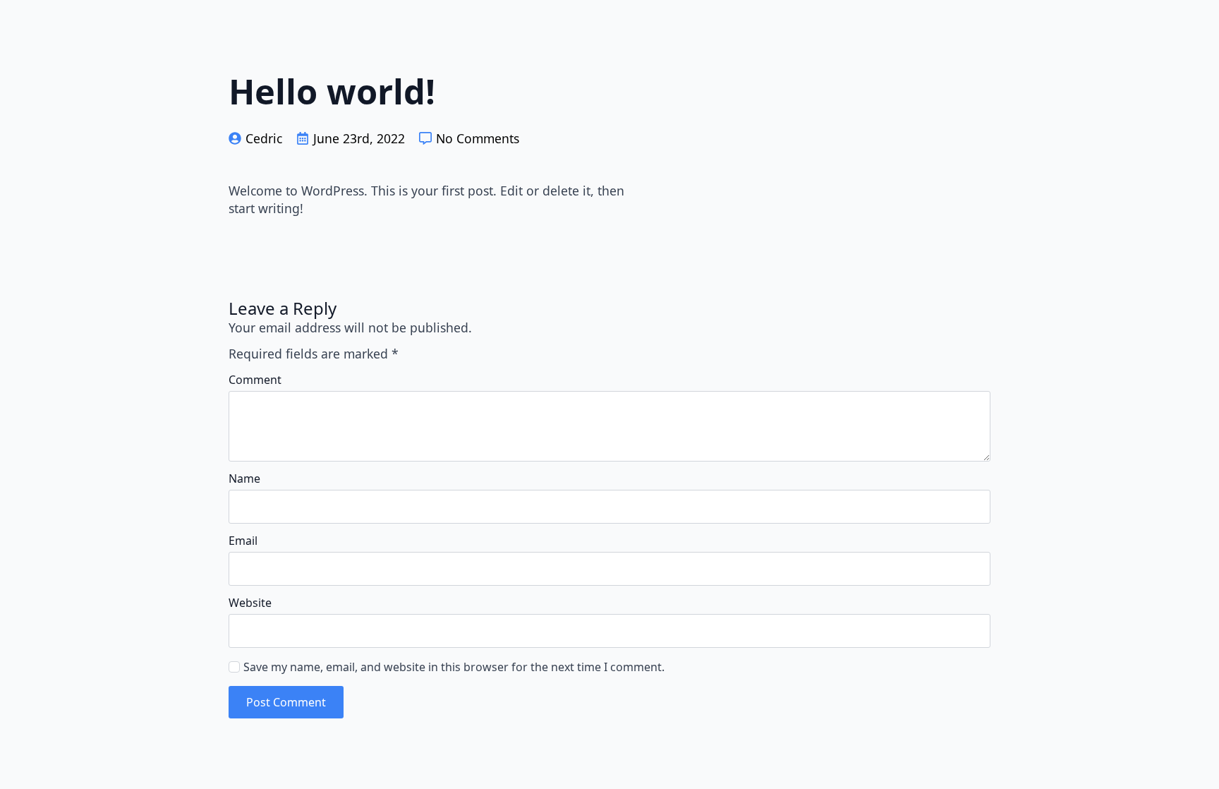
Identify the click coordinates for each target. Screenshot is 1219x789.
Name (244, 478)
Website (250, 602)
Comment (255, 379)
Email (243, 540)
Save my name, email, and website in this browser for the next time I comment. (454, 667)
